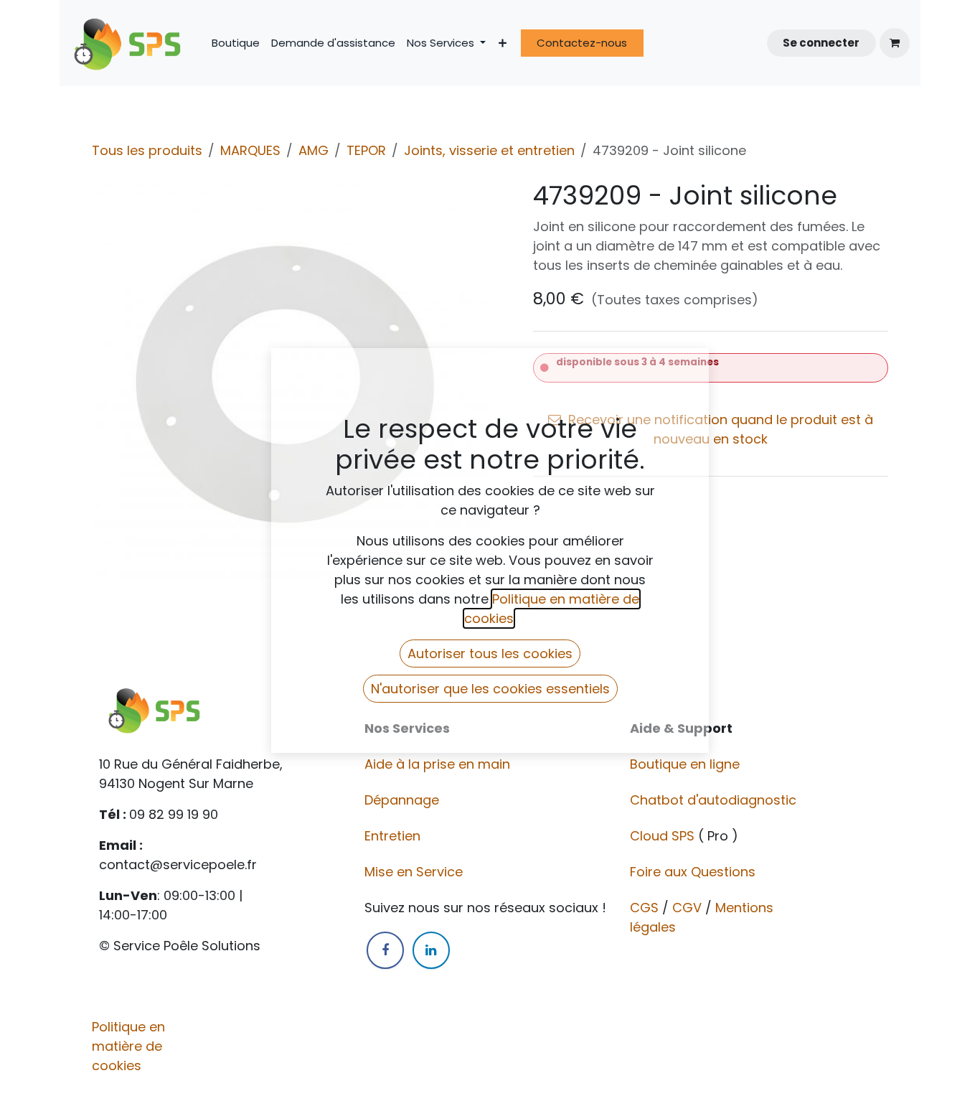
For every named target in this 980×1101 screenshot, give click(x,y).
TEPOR (366, 150)
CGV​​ (687, 908)
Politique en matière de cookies (128, 1046)
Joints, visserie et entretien (489, 150)
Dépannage (403, 800)
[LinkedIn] (431, 950)
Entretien (392, 836)
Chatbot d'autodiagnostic (715, 800)
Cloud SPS (664, 836)
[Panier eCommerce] (895, 43)
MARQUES (250, 150)
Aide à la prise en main (437, 764)
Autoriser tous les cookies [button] (490, 653)
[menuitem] (235, 43)
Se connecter (821, 42)
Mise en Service (415, 872)
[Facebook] (385, 950)
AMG (313, 150)
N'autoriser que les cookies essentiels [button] (490, 689)
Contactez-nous (582, 42)
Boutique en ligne (686, 764)
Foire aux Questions (694, 872)
